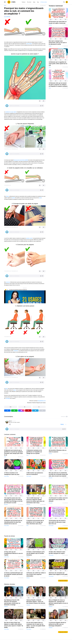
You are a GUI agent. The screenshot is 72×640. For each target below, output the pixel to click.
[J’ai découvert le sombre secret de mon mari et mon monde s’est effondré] (58, 489)
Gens (5, 5)
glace (6, 388)
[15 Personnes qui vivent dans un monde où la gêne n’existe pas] (58, 13)
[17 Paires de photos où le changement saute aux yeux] (13, 464)
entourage (8, 398)
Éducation (50, 477)
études (7, 196)
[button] (10, 407)
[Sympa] (11, 2)
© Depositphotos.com (7, 185)
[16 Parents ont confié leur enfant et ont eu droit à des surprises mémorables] (36, 564)
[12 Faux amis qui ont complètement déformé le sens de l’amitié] (13, 543)
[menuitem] (23, 2)
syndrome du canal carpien (10, 111)
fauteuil (13, 197)
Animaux (28, 556)
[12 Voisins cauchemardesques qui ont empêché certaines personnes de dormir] (13, 564)
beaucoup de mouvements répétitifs (21, 160)
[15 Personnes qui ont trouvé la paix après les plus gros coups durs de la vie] (58, 512)
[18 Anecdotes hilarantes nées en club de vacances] (58, 442)
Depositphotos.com (42, 400)
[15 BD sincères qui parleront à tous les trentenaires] (36, 464)
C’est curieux (6, 476)
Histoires (50, 453)
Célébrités (28, 504)
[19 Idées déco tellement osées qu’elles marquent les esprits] (58, 543)
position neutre (29, 238)
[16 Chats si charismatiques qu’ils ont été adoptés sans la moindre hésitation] (36, 543)
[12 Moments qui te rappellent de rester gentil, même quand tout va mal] (58, 53)
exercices (8, 282)
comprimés (15, 350)
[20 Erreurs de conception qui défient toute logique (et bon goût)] (58, 564)
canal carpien (29, 43)
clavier (40, 197)
